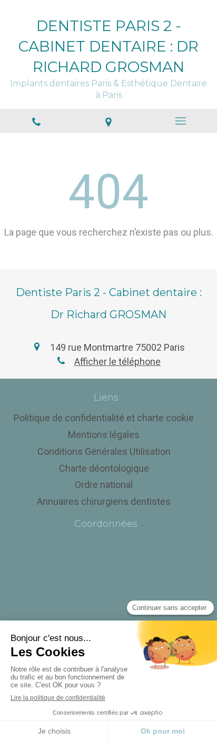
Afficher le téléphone (117, 361)
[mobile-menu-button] (181, 120)
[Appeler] (36, 121)
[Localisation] (108, 121)
